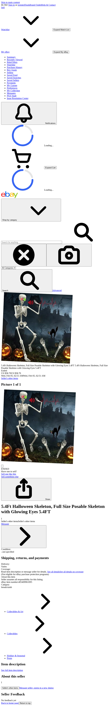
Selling (10, 72)
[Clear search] (23, 255)
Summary (11, 57)
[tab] (55, 577)
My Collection (13, 90)
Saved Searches (14, 77)
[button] (26, 280)
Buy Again (12, 70)
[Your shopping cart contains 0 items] (22, 167)
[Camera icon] (69, 255)
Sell (3, 7)
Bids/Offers (12, 62)
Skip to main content (10, 2)
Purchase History (14, 67)
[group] (55, 427)
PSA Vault (11, 96)
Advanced (57, 290)
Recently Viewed (14, 59)
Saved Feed (12, 75)
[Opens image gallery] (2, 466)
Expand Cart (50, 168)
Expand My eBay (61, 52)
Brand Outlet (35, 5)
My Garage (12, 85)
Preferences (12, 88)
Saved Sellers (13, 80)
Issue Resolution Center (17, 98)
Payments (11, 83)
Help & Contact (48, 5)
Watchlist (11, 65)
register (21, 5)
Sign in (11, 5)
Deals (27, 5)
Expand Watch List (61, 30)
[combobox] (31, 242)
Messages (11, 93)
